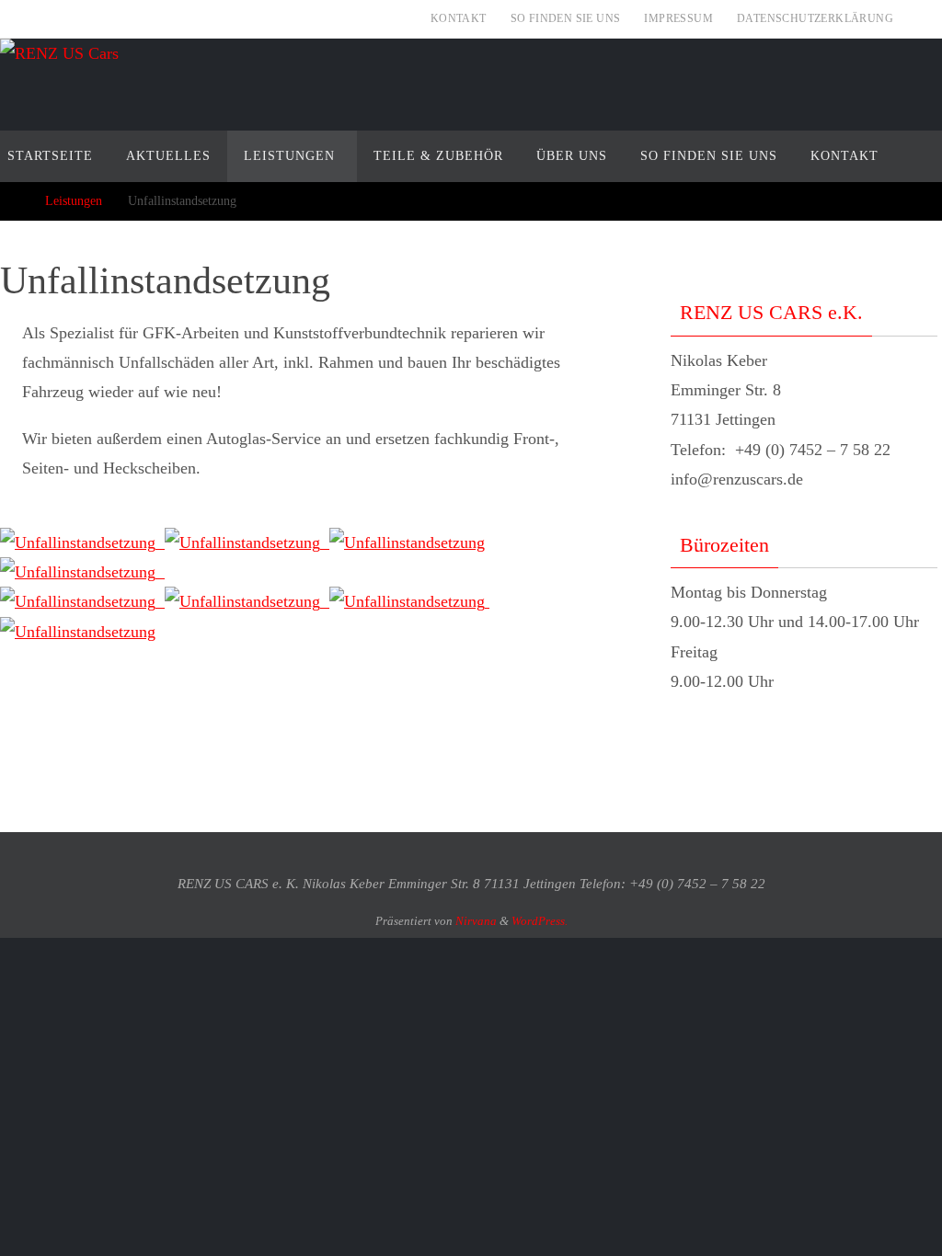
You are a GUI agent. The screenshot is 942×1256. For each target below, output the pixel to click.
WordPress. (539, 921)
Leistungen (73, 200)
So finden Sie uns (566, 18)
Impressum (678, 18)
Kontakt (459, 18)
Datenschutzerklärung (815, 18)
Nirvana (476, 921)
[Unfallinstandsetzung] (82, 542)
